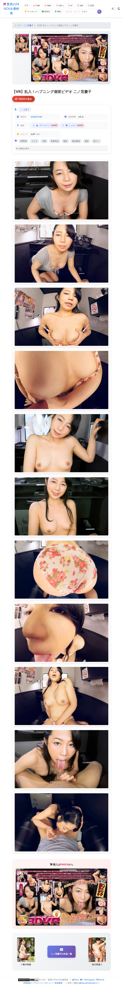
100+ (49, 5)
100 (81, 5)
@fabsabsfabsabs (87, 983)
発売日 (47, 11)
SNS (59, 11)
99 (38, 5)
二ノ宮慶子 (28, 25)
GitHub (101, 980)
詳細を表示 (24, 148)
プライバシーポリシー (43, 983)
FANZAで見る (25, 99)
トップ (17, 25)
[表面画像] (22, 43)
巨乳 (92, 5)
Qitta (76, 980)
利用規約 (27, 983)
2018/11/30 (36, 117)
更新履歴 (58, 983)
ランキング (32, 11)
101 (60, 5)
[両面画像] (69, 57)
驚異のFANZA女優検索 (11, 8)
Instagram (90, 980)
